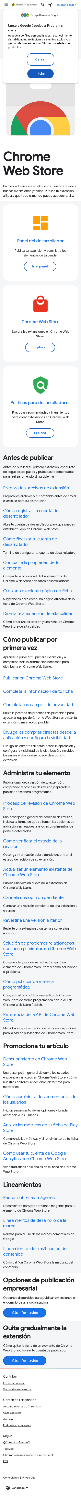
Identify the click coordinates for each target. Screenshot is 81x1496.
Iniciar (40, 74)
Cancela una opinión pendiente (33, 897)
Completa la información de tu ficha (38, 691)
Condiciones (11, 1477)
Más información (24, 1313)
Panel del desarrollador (40, 241)
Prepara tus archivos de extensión (36, 488)
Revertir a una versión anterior (32, 920)
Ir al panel (40, 266)
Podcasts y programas (17, 1425)
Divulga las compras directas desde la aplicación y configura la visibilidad (39, 735)
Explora (40, 433)
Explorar (40, 347)
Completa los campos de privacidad (38, 704)
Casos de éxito (12, 1413)
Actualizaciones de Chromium (22, 1406)
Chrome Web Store (40, 321)
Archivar (8, 1419)
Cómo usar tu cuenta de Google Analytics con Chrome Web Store (35, 1156)
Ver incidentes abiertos (17, 1389)
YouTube (8, 1448)
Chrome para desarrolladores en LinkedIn (28, 1455)
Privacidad (29, 1477)
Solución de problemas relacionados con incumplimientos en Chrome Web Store (39, 948)
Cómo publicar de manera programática (28, 984)
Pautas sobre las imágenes (29, 1197)
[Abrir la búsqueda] (42, 4)
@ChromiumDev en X (16, 1442)
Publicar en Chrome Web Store (33, 678)
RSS (5, 1461)
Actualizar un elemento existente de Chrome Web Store (38, 872)
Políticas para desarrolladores (40, 402)
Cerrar (40, 59)
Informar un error (14, 1383)
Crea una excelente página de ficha (37, 590)
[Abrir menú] (6, 4)
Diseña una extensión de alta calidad (38, 613)
